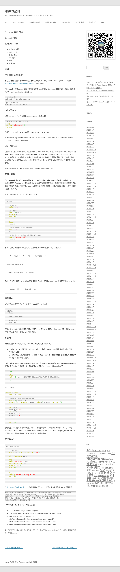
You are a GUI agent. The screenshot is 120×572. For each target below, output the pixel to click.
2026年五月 (90, 136)
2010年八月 (90, 403)
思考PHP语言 (102, 476)
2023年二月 (90, 225)
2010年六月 (90, 408)
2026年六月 (90, 133)
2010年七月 (90, 405)
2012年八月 (90, 335)
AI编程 (102, 453)
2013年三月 (90, 318)
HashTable (108, 459)
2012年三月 (90, 349)
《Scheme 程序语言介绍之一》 (17, 487)
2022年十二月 (91, 231)
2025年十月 (90, 155)
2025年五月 (90, 169)
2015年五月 (90, 282)
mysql (97, 462)
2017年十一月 (91, 273)
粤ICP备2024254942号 (22, 562)
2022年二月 (90, 259)
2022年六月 (90, 248)
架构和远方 (92, 22)
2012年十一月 (91, 329)
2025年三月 (90, 175)
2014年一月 (90, 299)
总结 (108, 476)
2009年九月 (90, 433)
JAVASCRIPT (90, 462)
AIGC (97, 453)
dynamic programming (95, 457)
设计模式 (104, 483)
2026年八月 (90, 127)
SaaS (102, 470)
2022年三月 (90, 256)
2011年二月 (90, 386)
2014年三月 (90, 293)
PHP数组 (109, 464)
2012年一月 (90, 355)
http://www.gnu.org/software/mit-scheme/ (20, 83)
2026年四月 (90, 138)
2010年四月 (90, 414)
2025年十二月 (91, 150)
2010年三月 (90, 417)
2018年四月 (90, 270)
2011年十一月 (91, 360)
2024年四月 (90, 206)
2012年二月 (90, 352)
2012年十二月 (91, 327)
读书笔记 (98, 486)
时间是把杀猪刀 (97, 478)
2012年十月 (90, 332)
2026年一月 (90, 147)
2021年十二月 (91, 265)
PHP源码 (93, 467)
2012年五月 (90, 343)
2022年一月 (90, 262)
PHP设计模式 (79, 22)
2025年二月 (90, 178)
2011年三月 (90, 383)
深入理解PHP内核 (100, 479)
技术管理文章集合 (51, 22)
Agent (96, 450)
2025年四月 (90, 172)
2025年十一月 (91, 152)
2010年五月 (90, 411)
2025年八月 (90, 161)
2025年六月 (90, 166)
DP (113, 453)
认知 (97, 483)
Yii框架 (88, 473)
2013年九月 (90, 307)
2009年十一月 (91, 428)
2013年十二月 (91, 301)
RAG (97, 470)
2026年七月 (90, 130)
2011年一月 (90, 388)
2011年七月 (90, 372)
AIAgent (105, 450)
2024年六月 (90, 200)
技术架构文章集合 (34, 22)
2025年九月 (90, 158)
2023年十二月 (91, 217)
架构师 (109, 478)
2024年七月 (90, 197)
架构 (104, 478)
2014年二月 (90, 296)
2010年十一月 (91, 394)
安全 (95, 476)
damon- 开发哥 (9, 562)
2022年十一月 (91, 234)
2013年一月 (90, 324)
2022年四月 (90, 254)
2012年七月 (90, 338)
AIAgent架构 (90, 453)
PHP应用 (91, 464)
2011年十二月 (91, 358)
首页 (6, 22)
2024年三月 (90, 209)
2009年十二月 (91, 425)
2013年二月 (90, 321)
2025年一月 (90, 180)
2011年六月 (90, 374)
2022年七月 (90, 245)
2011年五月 (90, 377)
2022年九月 (90, 240)
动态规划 (106, 472)
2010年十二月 (91, 391)
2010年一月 (90, 422)
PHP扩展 (101, 464)
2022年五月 (90, 251)
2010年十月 (90, 397)
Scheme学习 (56, 530)
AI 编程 (108, 453)
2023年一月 (90, 228)
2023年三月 (90, 223)
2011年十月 (90, 363)
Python (93, 470)
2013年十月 (90, 304)
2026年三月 (90, 141)
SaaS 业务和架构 (18, 22)
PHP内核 (110, 462)
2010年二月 (90, 419)
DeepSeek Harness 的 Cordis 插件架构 (99, 82)
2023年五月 (90, 220)
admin (14, 533)
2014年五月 (90, 290)
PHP (102, 22)
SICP (64, 530)
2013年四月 (90, 315)
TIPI (113, 470)
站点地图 (34, 562)
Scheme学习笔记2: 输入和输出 (64, 548)
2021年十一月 (91, 268)
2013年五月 (90, 313)
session (108, 470)
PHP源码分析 (66, 22)
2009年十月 (90, 431)
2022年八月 (90, 242)
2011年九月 (90, 366)
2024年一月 (90, 214)
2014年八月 (90, 287)
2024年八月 (90, 195)
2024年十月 (90, 189)
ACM (89, 450)
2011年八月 (90, 369)
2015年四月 (90, 284)
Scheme (48, 530)
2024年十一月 (91, 186)
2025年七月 (90, 164)
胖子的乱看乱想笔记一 (14, 548)
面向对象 (105, 486)
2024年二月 (90, 211)
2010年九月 (90, 400)
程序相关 (33, 530)
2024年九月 (90, 192)
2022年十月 (90, 237)
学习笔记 (71, 530)
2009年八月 (90, 436)
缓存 (93, 483)
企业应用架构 (96, 473)
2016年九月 (90, 279)
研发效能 (108, 480)
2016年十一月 (91, 276)
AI (100, 450)
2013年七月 (90, 310)
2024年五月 (90, 203)
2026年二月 (90, 144)
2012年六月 (90, 341)
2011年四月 (90, 380)
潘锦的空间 (12, 11)
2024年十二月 (91, 183)
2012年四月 (90, 346)
